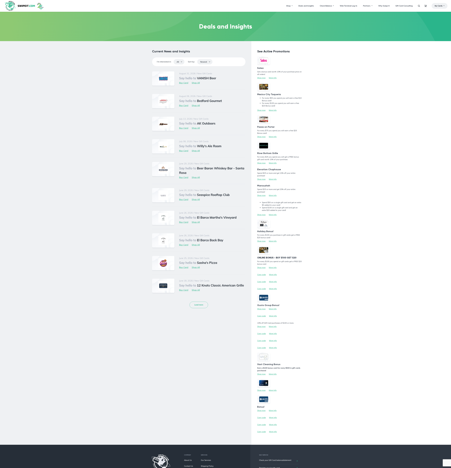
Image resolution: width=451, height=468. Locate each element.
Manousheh (263, 185)
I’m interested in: (164, 61)
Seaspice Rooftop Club (204, 195)
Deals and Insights (306, 6)
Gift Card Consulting (404, 6)
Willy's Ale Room (200, 146)
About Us (188, 460)
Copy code (261, 274)
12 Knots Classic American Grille (211, 285)
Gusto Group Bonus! (268, 305)
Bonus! (260, 406)
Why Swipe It (384, 6)
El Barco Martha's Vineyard (208, 217)
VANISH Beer (197, 78)
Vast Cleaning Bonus (268, 364)
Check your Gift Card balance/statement (275, 460)
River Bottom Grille (267, 153)
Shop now (261, 78)
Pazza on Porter (266, 126)
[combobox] (179, 61)
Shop (288, 6)
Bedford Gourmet (200, 101)
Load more (198, 305)
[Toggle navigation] (426, 6)
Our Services (206, 460)
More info (273, 78)
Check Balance (326, 6)
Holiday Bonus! (265, 231)
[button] (292, 6)
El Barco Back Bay (201, 240)
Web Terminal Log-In (348, 6)
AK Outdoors (197, 123)
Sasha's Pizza (198, 263)
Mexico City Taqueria (269, 94)
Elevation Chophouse (269, 169)
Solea (260, 68)
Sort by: (191, 61)
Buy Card (183, 82)
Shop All (196, 82)
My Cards (439, 6)
